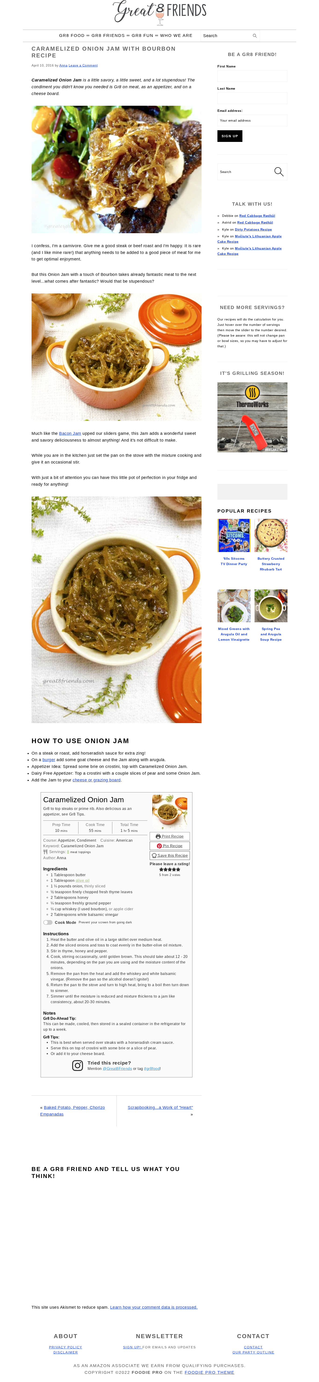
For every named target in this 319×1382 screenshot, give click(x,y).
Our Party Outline (253, 1352)
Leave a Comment (83, 65)
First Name (226, 66)
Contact (253, 1347)
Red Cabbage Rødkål (257, 216)
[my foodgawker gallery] (252, 280)
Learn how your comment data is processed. (154, 1307)
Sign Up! (132, 1347)
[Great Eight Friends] (159, 14)
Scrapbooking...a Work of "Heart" (160, 1107)
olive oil (83, 880)
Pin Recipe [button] (172, 846)
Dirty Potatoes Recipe (253, 229)
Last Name (226, 88)
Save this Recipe (172, 855)
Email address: (230, 111)
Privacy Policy (65, 1347)
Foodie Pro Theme (209, 1372)
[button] (161, 869)
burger (49, 759)
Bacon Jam (70, 433)
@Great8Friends (117, 1068)
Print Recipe (172, 836)
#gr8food (152, 1068)
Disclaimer (65, 1352)
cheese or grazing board (97, 780)
